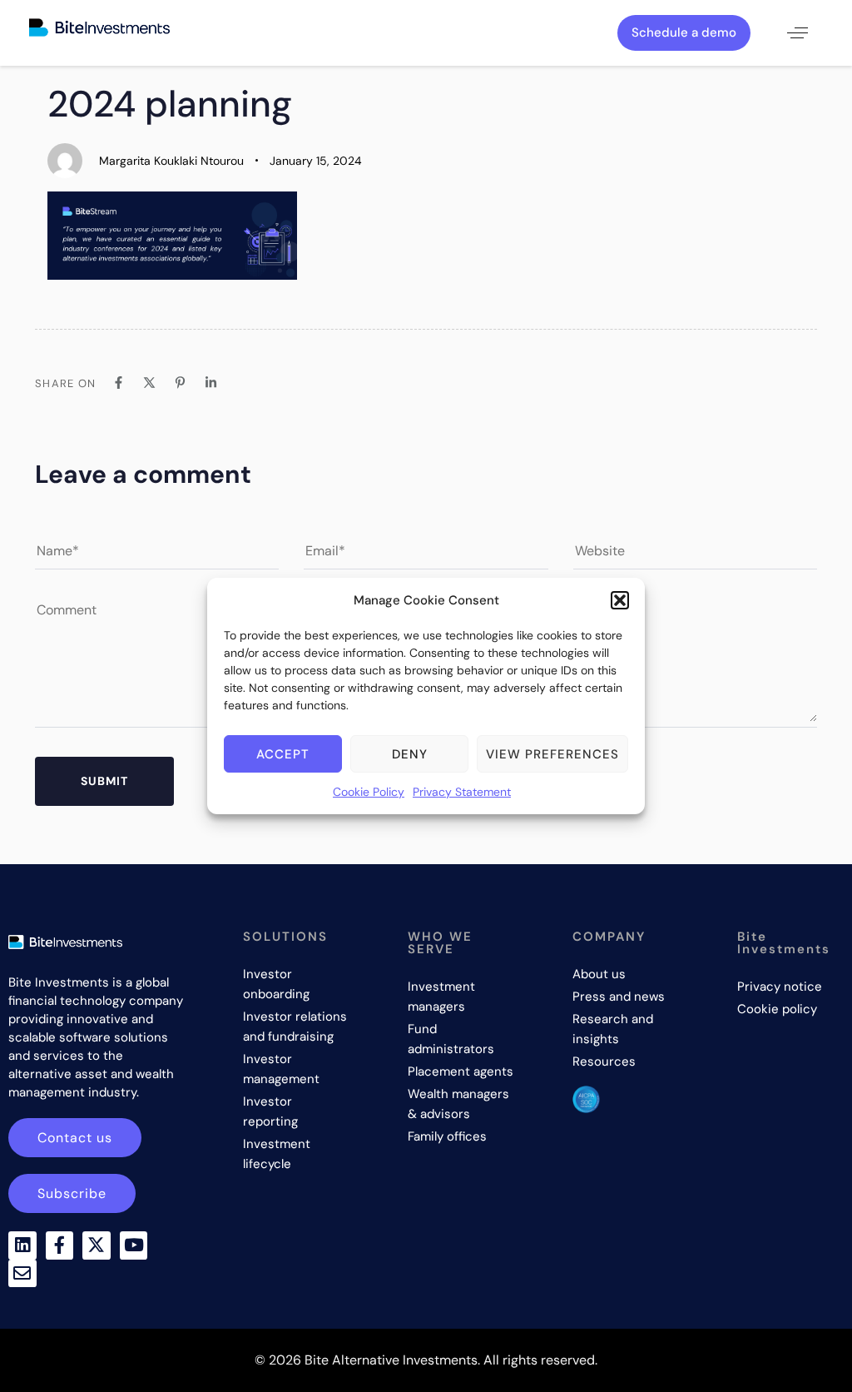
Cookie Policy (368, 791)
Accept (283, 754)
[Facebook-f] (60, 1245)
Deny (410, 754)
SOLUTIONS (285, 936)
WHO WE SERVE (440, 942)
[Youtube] (134, 1245)
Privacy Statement (462, 791)
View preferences (552, 754)
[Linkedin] (22, 1245)
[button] (620, 600)
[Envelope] (22, 1274)
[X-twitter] (96, 1245)
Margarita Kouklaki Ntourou (171, 160)
